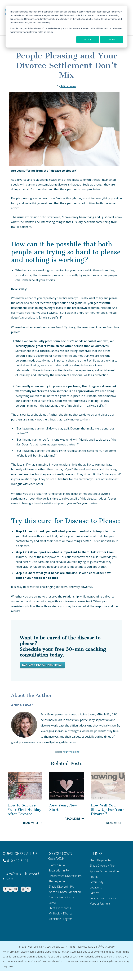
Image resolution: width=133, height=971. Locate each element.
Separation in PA (58, 870)
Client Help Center (101, 860)
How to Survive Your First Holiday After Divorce (24, 809)
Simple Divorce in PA (61, 886)
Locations (96, 887)
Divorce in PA (56, 865)
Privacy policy (106, 946)
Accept (87, 39)
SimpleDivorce (98, 865)
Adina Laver (68, 86)
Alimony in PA (56, 881)
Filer (112, 865)
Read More (31, 823)
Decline (111, 39)
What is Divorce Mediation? (65, 892)
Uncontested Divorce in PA (65, 876)
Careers (94, 893)
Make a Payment (100, 903)
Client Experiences (59, 908)
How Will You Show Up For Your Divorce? (107, 809)
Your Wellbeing (71, 751)
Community (96, 882)
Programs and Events (103, 898)
